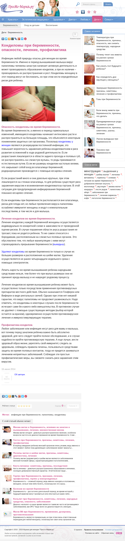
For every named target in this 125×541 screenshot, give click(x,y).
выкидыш (58, 244)
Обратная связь (107, 533)
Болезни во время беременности (31, 489)
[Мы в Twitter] (95, 12)
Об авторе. (19, 374)
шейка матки (102, 174)
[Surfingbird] (22, 39)
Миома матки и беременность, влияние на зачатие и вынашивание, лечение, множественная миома (41, 428)
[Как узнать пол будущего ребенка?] (89, 69)
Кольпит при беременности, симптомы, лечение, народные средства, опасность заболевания (45, 500)
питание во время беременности (99, 181)
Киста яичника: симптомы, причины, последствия (40, 466)
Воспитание (52, 25)
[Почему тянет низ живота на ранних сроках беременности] (89, 57)
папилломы (47, 414)
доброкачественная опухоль (97, 184)
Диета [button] (72, 19)
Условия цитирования (113, 530)
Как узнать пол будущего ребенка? (108, 67)
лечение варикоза (108, 195)
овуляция (101, 187)
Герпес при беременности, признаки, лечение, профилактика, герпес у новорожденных (38, 477)
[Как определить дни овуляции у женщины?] (89, 80)
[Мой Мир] (12, 39)
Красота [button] (12, 19)
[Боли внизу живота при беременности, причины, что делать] (89, 113)
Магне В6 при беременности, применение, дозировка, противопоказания (42, 513)
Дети (4, 32)
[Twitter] (6, 39)
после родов (101, 189)
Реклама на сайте (92, 533)
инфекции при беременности (26, 414)
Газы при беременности (108, 99)
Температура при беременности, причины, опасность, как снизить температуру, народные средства (108, 43)
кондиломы (60, 414)
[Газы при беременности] (89, 102)
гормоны (101, 177)
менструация (92, 171)
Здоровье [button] (58, 19)
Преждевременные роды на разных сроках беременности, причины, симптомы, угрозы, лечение (108, 127)
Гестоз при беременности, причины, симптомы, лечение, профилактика (44, 441)
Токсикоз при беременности (103, 151)
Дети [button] (96, 19)
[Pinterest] (25, 39)
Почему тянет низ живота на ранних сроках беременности (109, 57)
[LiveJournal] (15, 39)
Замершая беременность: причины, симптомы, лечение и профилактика (109, 91)
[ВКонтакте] (3, 39)
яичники (116, 174)
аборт (86, 192)
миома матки (115, 187)
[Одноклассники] (9, 39)
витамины (89, 177)
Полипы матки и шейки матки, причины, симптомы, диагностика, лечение (41, 454)
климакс (112, 178)
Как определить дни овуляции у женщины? (107, 78)
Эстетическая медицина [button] (35, 19)
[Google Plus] (19, 39)
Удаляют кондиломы (13, 251)
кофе (86, 198)
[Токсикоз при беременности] (89, 152)
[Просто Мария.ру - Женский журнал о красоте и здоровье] (17, 12)
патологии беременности (103, 198)
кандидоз (88, 189)
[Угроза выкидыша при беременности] (89, 141)
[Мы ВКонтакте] (83, 12)
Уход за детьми (31, 25)
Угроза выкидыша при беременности (107, 140)
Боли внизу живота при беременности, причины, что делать (108, 113)
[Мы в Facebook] (89, 12)
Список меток (91, 165)
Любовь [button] (84, 19)
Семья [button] (108, 19)
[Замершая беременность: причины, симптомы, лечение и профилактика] (89, 91)
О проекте (78, 530)
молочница (89, 187)
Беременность (10, 25)
